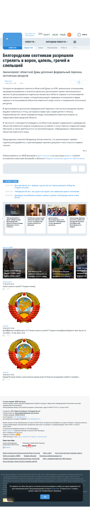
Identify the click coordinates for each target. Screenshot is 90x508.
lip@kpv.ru (10, 430)
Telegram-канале (53, 158)
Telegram (33, 437)
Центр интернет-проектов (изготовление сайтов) (20, 461)
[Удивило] (31, 169)
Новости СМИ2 (8, 247)
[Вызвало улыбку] (16, 169)
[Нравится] (8, 169)
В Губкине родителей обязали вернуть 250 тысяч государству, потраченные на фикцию (36, 221)
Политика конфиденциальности (51, 456)
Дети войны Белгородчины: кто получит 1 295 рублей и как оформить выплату (57, 221)
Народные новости (56, 42)
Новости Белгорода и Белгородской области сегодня (21, 453)
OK (45, 497)
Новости (30, 42)
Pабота (64, 48)
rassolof (5, 326)
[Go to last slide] (3, 219)
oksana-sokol (7, 282)
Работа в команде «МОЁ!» (12, 456)
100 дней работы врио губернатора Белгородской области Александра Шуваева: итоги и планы (14, 222)
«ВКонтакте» (26, 437)
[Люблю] (23, 169)
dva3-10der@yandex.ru (20, 417)
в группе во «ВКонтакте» (73, 158)
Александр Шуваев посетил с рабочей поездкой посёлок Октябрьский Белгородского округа (77, 222)
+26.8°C (46, 34)
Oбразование (52, 48)
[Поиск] (83, 41)
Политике (55, 489)
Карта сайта (47, 453)
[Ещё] (75, 42)
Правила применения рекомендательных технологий (21, 459)
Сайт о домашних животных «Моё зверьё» (57, 459)
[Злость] (46, 169)
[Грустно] (38, 169)
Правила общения (30, 456)
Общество (28, 48)
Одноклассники (42, 437)
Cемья (40, 48)
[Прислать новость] (69, 35)
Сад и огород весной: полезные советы (68, 453)
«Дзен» (20, 437)
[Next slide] (87, 219)
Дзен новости (44, 155)
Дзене (68, 155)
